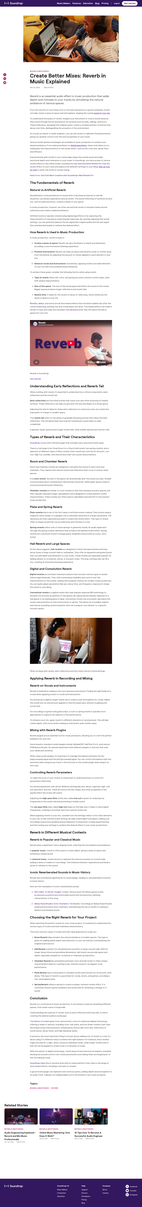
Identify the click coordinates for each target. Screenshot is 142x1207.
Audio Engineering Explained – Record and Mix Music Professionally (20, 1136)
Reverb (54, 1088)
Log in (117, 3)
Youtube (133, 1191)
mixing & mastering (39, 1088)
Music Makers (63, 3)
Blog (97, 3)
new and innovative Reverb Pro (88, 163)
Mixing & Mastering (39, 71)
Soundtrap (35, 443)
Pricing (105, 3)
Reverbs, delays (37, 303)
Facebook (133, 1186)
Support (85, 1190)
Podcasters (61, 1193)
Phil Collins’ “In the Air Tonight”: (48, 892)
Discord (84, 1193)
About (104, 1190)
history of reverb (41, 1021)
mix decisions (72, 309)
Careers (105, 1193)
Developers (86, 1196)
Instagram (134, 1195)
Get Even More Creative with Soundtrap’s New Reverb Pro (67, 175)
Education (88, 3)
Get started (129, 3)
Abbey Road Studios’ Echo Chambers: (51, 903)
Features (76, 3)
